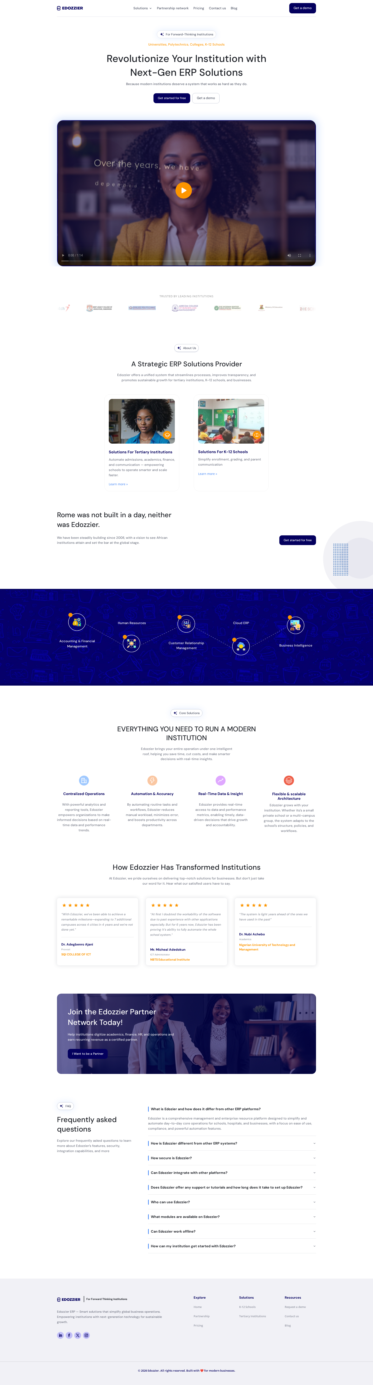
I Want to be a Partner (87, 1054)
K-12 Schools (247, 1307)
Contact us (217, 8)
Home (198, 1307)
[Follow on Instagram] (86, 1335)
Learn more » (118, 484)
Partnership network (173, 8)
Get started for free (172, 98)
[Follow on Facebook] (69, 1335)
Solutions (140, 8)
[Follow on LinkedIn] (60, 1335)
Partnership (202, 1316)
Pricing (198, 8)
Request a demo (295, 1307)
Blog (234, 8)
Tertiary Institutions (252, 1316)
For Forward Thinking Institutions (106, 1299)
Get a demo (303, 8)
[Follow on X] (77, 1335)
